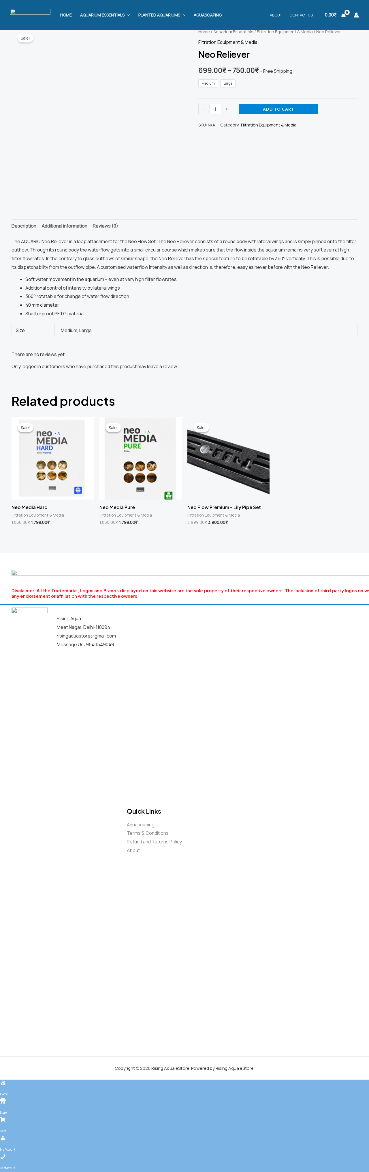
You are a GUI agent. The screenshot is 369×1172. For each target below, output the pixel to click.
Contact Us (301, 15)
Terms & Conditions (148, 833)
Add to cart (278, 109)
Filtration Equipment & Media (285, 31)
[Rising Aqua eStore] (30, 14)
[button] (127, 15)
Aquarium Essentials (102, 15)
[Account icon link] (356, 15)
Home (66, 15)
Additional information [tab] (64, 226)
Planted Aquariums (159, 15)
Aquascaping (208, 15)
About (276, 15)
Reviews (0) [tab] (105, 226)
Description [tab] (24, 226)
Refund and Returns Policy (154, 842)
